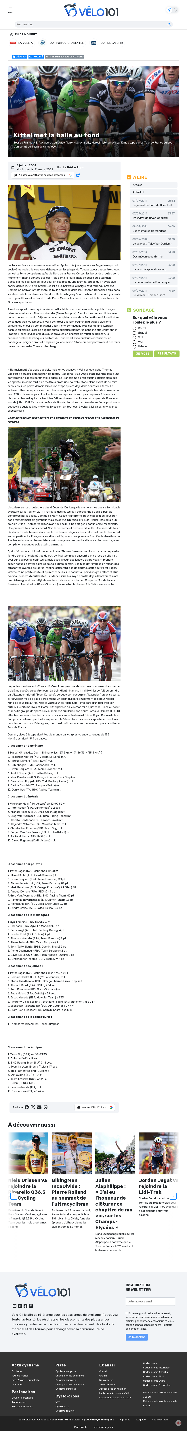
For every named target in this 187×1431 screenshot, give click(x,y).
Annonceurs (19, 1402)
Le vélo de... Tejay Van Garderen (152, 243)
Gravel (142, 332)
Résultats (166, 353)
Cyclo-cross (62, 1406)
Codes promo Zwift (154, 1380)
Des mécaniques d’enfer (148, 256)
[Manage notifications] (178, 1423)
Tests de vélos (107, 1384)
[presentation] (14, 1196)
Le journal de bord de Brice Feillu (153, 205)
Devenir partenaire (22, 1397)
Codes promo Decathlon (157, 1385)
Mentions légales (103, 1427)
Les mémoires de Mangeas (149, 231)
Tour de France (20, 1375)
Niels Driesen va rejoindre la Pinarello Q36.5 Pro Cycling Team (27, 1192)
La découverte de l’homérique (151, 282)
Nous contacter (160, 1419)
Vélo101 (17, 1314)
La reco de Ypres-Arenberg (149, 269)
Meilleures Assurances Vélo (114, 1393)
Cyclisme (17, 1371)
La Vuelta (17, 1384)
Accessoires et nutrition (112, 1388)
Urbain (142, 346)
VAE (140, 342)
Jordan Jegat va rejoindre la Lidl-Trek (159, 1186)
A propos (125, 1419)
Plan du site (80, 1427)
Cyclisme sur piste (66, 1371)
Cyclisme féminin (65, 1410)
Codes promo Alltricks (155, 1372)
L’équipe (141, 1419)
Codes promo (150, 1363)
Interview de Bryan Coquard (150, 218)
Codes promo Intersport (156, 1367)
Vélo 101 (20, 56)
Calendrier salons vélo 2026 (115, 1397)
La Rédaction (73, 167)
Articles (137, 185)
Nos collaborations (22, 1406)
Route (142, 328)
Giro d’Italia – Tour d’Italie (26, 1380)
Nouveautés (106, 1380)
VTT (141, 337)
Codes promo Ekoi (153, 1376)
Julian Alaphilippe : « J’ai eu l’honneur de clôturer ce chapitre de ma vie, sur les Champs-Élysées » (113, 1203)
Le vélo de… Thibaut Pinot (149, 295)
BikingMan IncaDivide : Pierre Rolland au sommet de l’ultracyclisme (70, 1192)
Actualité (36, 56)
